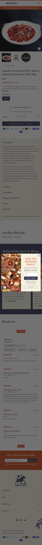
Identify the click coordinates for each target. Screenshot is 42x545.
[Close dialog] (39, 255)
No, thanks (31, 287)
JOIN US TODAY (31, 278)
